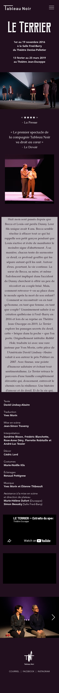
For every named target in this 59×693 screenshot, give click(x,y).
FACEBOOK (28, 671)
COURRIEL (14, 671)
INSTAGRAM (44, 671)
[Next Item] (53, 617)
